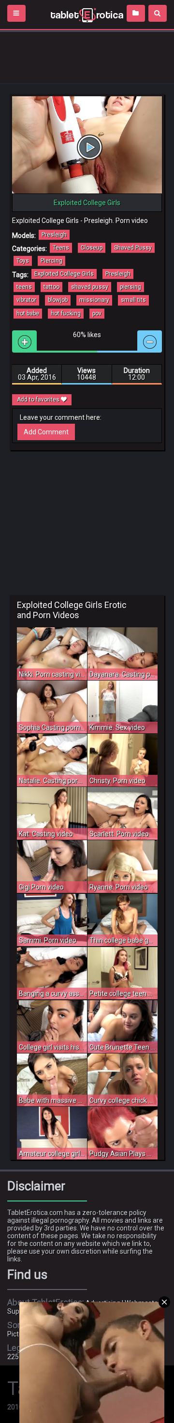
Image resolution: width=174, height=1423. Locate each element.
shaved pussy (89, 286)
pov (97, 313)
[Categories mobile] (136, 13)
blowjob (58, 299)
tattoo (51, 286)
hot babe (27, 313)
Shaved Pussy (133, 247)
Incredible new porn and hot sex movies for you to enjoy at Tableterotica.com (87, 14)
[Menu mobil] (16, 13)
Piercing (51, 260)
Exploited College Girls (64, 273)
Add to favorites (39, 399)
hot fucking (66, 313)
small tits (133, 299)
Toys (22, 260)
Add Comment (46, 432)
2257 (15, 1357)
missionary (94, 299)
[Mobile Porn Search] (157, 13)
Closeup (91, 247)
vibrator (26, 299)
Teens (61, 247)
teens (24, 286)
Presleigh (54, 234)
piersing (130, 286)
